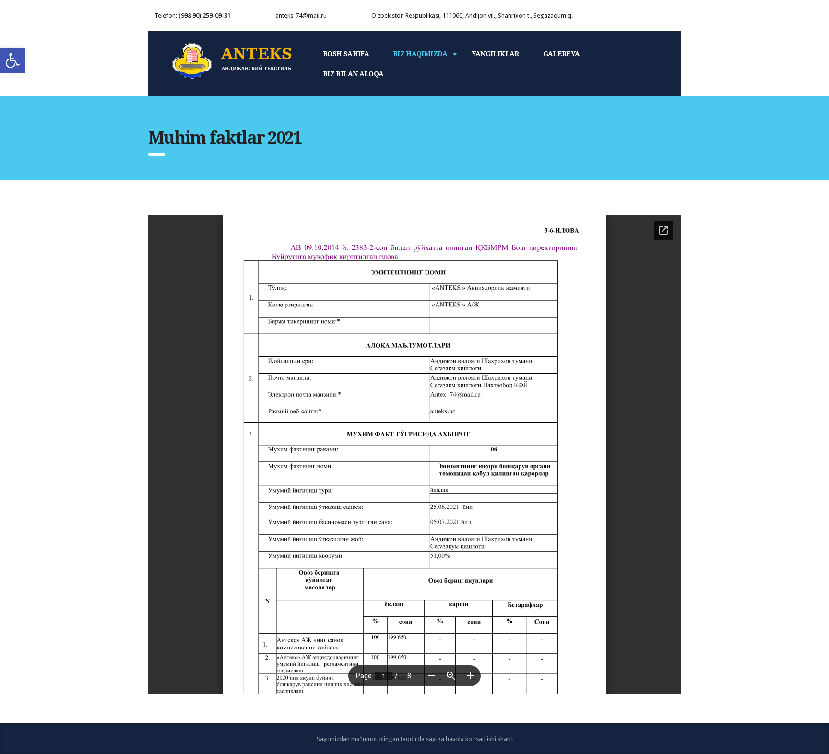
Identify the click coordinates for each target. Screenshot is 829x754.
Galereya (561, 54)
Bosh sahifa (346, 54)
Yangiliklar (495, 54)
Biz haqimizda (420, 54)
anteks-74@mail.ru (301, 15)
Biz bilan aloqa (353, 74)
